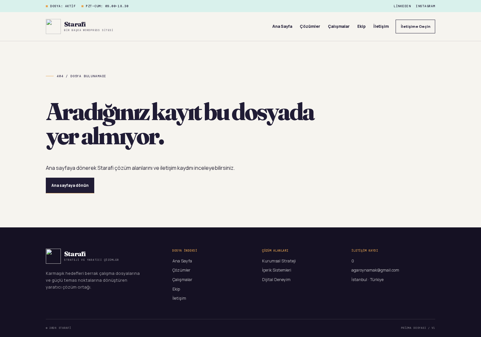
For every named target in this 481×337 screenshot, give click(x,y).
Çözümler (310, 26)
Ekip (361, 26)
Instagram (425, 6)
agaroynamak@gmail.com (375, 270)
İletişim (381, 26)
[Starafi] (53, 26)
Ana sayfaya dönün (70, 185)
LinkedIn (402, 6)
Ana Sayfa (282, 26)
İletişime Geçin (415, 26)
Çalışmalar (339, 26)
